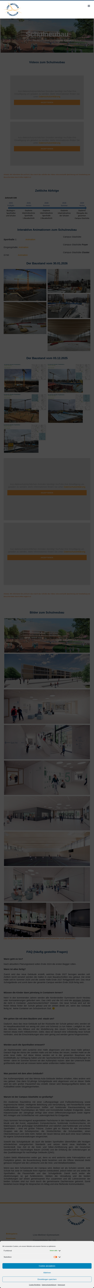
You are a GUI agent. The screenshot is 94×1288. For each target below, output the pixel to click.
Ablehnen (47, 1273)
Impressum (61, 1285)
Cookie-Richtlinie (35, 1285)
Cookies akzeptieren (47, 1266)
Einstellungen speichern (47, 1279)
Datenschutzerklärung (49, 1285)
